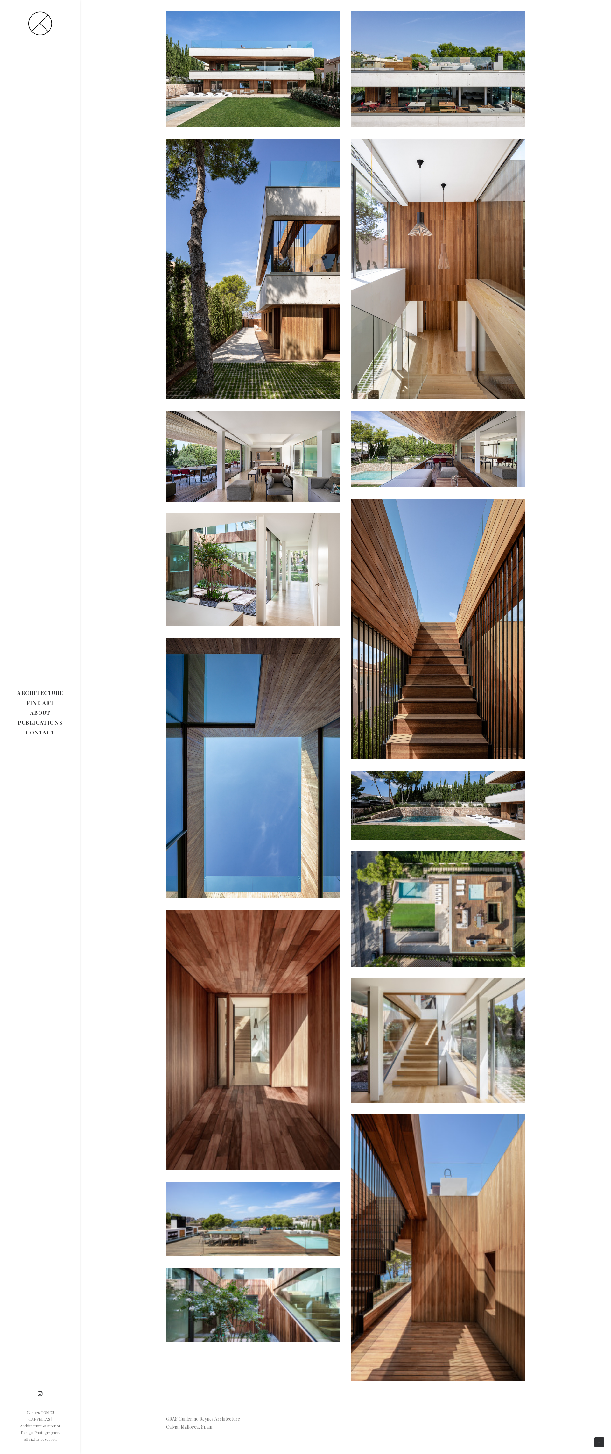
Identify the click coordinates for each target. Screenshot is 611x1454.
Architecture (40, 693)
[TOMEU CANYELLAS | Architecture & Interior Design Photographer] (40, 23)
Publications (40, 722)
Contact (40, 732)
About (40, 712)
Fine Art (40, 702)
